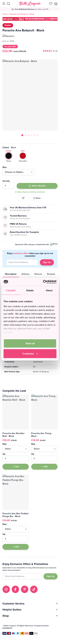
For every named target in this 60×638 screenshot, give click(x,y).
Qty (3, 454)
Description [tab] (10, 274)
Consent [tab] (10, 290)
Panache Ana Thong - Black (41, 435)
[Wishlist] (50, 3)
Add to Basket (38, 185)
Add (17, 466)
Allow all (30, 343)
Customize (28, 353)
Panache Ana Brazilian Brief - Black (13, 435)
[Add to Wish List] (23, 198)
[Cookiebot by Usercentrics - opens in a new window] (43, 282)
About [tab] (49, 290)
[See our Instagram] (6, 589)
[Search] (8, 3)
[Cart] (56, 3)
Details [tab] (30, 290)
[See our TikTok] (34, 589)
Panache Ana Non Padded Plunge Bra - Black (15, 515)
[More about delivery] (30, 9)
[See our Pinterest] (24, 589)
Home (5, 14)
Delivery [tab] (25, 274)
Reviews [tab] (51, 274)
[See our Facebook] (15, 589)
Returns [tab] (38, 274)
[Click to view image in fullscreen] (30, 94)
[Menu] (3, 3)
